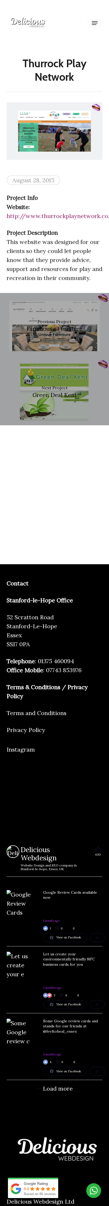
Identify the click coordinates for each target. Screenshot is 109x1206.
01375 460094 (56, 661)
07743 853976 (63, 670)
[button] (94, 23)
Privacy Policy (26, 730)
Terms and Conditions (36, 713)
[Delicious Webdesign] (13, 851)
